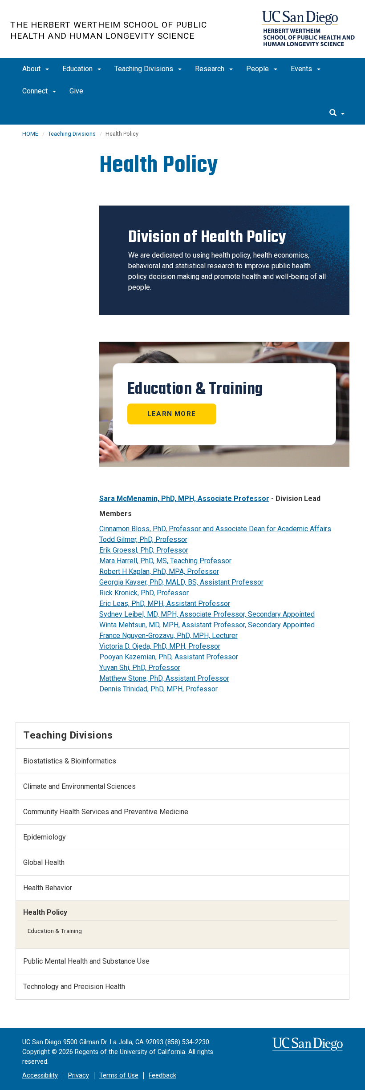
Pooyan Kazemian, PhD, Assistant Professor (168, 657)
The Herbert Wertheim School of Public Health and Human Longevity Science (108, 30)
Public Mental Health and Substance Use (86, 961)
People (258, 69)
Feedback (162, 1075)
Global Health (44, 862)
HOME (30, 133)
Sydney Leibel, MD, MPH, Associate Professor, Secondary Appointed (207, 614)
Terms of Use (118, 1075)
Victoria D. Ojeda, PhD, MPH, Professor (159, 646)
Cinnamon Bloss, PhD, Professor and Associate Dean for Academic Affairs (215, 529)
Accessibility (40, 1075)
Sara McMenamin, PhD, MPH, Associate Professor (184, 498)
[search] (336, 113)
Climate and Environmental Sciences (79, 786)
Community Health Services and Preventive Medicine (105, 811)
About (32, 69)
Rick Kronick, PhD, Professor (144, 593)
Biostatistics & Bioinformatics (69, 761)
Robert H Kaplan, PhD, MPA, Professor (159, 571)
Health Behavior (47, 888)
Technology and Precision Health (74, 986)
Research (210, 69)
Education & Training (55, 930)
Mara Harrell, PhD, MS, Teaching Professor (165, 561)
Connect (35, 91)
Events (302, 69)
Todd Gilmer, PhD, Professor (143, 539)
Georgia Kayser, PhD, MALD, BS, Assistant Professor (181, 582)
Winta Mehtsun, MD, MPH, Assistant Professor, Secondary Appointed (207, 625)
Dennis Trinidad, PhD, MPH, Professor (158, 689)
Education (78, 69)
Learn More (171, 414)
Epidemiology (44, 837)
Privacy (78, 1075)
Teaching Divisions (144, 69)
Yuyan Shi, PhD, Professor (139, 667)
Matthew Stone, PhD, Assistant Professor (164, 678)
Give (76, 91)
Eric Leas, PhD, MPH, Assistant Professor (164, 603)
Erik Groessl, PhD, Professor (143, 550)
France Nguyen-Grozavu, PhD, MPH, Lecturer (168, 635)
